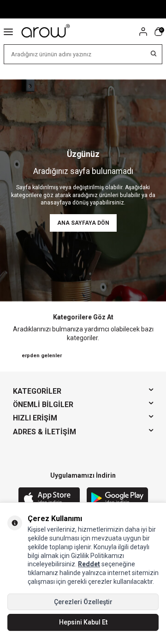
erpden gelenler (42, 356)
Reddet (89, 564)
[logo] (46, 31)
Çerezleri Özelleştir (83, 602)
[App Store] (49, 498)
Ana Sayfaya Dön (83, 223)
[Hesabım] (143, 31)
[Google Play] (117, 498)
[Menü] (8, 31)
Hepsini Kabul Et (83, 622)
